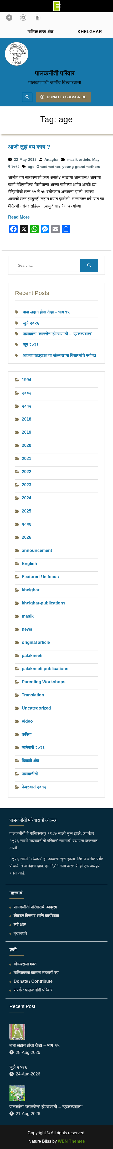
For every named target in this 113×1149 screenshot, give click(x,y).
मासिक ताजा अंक (40, 31)
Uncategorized (36, 708)
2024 (26, 498)
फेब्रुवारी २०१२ (34, 787)
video (27, 721)
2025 (26, 511)
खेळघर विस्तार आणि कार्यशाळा (36, 915)
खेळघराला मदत (25, 964)
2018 (26, 419)
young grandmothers (81, 166)
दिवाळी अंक (30, 760)
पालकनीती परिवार (54, 73)
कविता (27, 734)
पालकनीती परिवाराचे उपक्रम (35, 907)
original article (36, 642)
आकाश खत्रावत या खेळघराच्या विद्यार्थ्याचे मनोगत (59, 355)
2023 (26, 485)
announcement (37, 550)
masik (28, 616)
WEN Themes (71, 1141)
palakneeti (32, 655)
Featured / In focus (40, 576)
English (29, 563)
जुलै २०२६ (31, 323)
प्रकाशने (20, 933)
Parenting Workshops (43, 682)
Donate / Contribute (33, 981)
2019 (26, 432)
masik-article (78, 159)
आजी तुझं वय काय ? (29, 146)
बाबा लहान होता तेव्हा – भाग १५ (46, 312)
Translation (33, 695)
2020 (26, 445)
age (31, 166)
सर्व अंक (20, 924)
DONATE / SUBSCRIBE (66, 97)
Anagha (51, 159)
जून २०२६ (31, 344)
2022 (26, 471)
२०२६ (26, 524)
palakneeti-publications (45, 668)
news (27, 629)
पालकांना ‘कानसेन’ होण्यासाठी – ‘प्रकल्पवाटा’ (57, 334)
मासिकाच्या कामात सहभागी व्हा (36, 972)
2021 (26, 458)
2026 (26, 537)
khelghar (30, 590)
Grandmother (48, 166)
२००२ (26, 393)
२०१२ (26, 406)
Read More (19, 217)
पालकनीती (30, 774)
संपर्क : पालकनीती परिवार (33, 990)
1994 (26, 379)
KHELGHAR (89, 31)
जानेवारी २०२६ (33, 747)
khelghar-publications (43, 603)
